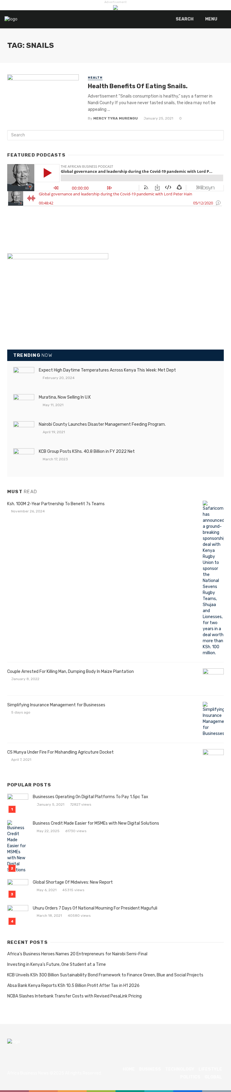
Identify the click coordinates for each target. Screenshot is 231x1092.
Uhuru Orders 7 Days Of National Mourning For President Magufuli (95, 908)
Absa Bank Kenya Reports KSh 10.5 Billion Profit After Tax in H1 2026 (73, 985)
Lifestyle (210, 1069)
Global (213, 1077)
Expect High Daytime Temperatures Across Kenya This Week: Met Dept (107, 370)
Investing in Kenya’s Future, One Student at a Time (56, 964)
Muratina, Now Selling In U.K (65, 397)
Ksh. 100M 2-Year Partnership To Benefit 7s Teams (56, 503)
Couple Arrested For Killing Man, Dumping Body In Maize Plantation (70, 671)
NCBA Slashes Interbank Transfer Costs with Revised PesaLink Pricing (74, 996)
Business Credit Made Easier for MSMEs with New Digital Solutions (96, 823)
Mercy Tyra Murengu (115, 118)
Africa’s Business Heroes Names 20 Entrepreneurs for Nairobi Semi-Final (77, 954)
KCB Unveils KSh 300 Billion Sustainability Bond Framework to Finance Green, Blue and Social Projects (105, 975)
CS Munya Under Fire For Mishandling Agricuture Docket (60, 752)
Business (150, 1069)
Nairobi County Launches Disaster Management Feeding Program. (102, 424)
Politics (190, 1077)
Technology (179, 1069)
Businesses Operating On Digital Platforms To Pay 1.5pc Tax (90, 796)
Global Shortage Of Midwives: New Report (73, 882)
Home (129, 1069)
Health (95, 77)
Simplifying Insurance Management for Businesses (56, 705)
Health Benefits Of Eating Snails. (138, 86)
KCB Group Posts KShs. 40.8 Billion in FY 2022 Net (87, 451)
